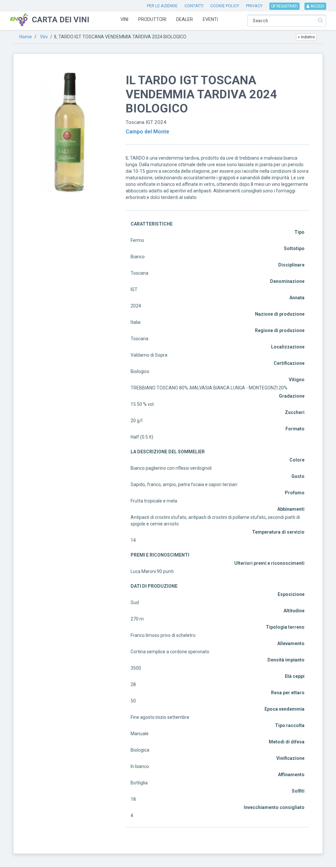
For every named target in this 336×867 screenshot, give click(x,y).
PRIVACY (254, 5)
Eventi (210, 19)
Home (25, 36)
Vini (124, 19)
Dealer (184, 19)
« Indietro (306, 37)
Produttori (152, 19)
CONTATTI (193, 5)
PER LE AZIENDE (162, 5)
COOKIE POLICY (224, 5)
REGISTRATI (286, 6)
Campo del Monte (147, 131)
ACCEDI (316, 6)
